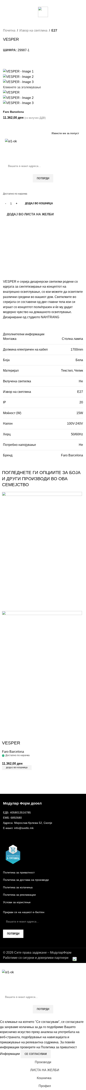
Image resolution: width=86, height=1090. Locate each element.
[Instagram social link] (45, 3)
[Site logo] (43, 11)
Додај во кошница (39, 203)
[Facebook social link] (40, 3)
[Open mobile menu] (4, 12)
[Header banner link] (43, 545)
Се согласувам (36, 1053)
